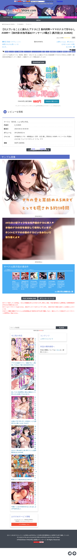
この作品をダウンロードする (38, 150)
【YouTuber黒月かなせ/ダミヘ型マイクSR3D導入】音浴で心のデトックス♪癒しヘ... (34, 284)
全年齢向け (52, 51)
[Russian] (22, 1)
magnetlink (42, 148)
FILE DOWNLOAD (29, 298)
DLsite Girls (32, 17)
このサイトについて (46, 339)
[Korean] (24, 1)
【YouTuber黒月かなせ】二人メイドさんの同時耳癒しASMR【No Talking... (51, 284)
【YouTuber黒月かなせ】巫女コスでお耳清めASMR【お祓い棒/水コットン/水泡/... (61, 284)
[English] (17, 1)
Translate (60, 1)
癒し (70, 51)
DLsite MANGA (45, 17)
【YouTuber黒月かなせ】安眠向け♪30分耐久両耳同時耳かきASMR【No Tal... (42, 284)
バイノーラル (27, 51)
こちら (57, 350)
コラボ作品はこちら (24, 524)
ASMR (6, 51)
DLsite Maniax (19, 17)
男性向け (65, 51)
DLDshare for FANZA (9, 24)
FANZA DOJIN (6, 17)
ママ (44, 51)
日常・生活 (59, 51)
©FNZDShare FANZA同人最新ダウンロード (31, 539)
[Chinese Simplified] (20, 1)
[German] (27, 1)
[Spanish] (29, 1)
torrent (33, 148)
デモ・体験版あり (19, 51)
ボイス (29, 24)
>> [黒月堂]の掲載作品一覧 (64, 291)
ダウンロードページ (47, 298)
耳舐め (73, 51)
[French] (26, 1)
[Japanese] (15, 1)
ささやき (11, 51)
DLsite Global (71, 17)
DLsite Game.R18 (58, 17)
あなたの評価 (60, 37)
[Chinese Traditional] (18, 1)
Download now (38, 62)
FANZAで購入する (52, 101)
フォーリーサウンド (36, 51)
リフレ (47, 51)
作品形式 (21, 24)
